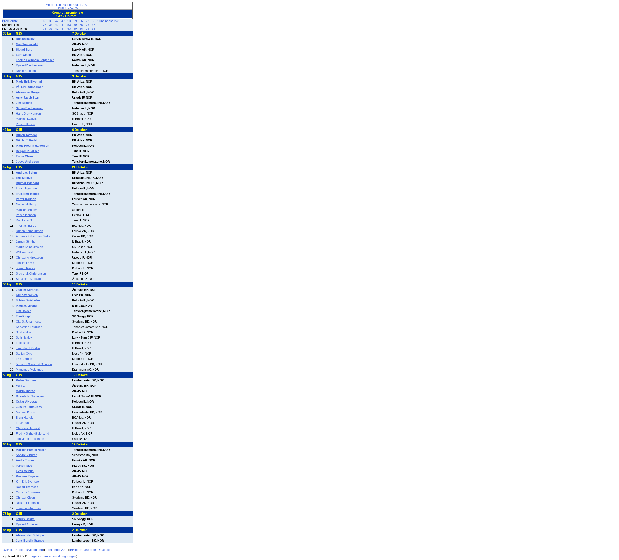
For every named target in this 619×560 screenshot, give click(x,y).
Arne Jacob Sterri (28, 97)
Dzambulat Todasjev (30, 396)
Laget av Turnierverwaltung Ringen (53, 556)
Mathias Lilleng (26, 305)
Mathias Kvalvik (26, 119)
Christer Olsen (25, 497)
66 (81, 21)
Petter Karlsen (26, 199)
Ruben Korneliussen (29, 231)
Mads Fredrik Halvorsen (32, 145)
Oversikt (8, 550)
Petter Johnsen (26, 215)
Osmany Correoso (28, 492)
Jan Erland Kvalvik (28, 348)
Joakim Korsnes (27, 289)
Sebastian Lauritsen (29, 327)
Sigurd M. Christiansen (31, 273)
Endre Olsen (24, 156)
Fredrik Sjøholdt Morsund (32, 433)
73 (87, 21)
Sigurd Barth (24, 49)
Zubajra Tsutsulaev (29, 407)
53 (69, 21)
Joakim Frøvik (25, 263)
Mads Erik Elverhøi (29, 81)
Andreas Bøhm (26, 172)
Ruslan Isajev (25, 39)
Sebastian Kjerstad (28, 279)
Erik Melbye (24, 178)
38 (50, 21)
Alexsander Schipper (30, 535)
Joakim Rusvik (25, 268)
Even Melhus (25, 471)
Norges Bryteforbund (29, 550)
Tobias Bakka (25, 519)
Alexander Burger (28, 92)
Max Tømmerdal (27, 44)
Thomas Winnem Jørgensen (35, 60)
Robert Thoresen (27, 487)
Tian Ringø (23, 316)
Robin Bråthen (26, 380)
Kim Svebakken (27, 295)
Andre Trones (25, 460)
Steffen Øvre (24, 353)
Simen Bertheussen (29, 108)
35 (44, 21)
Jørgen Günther (26, 241)
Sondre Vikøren (26, 455)
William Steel (24, 252)
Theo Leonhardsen (28, 508)
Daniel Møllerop (26, 204)
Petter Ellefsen (25, 124)
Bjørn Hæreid (25, 417)
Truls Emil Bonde (27, 194)
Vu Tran (21, 385)
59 (75, 21)
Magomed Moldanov (29, 369)
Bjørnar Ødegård (27, 183)
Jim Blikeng (24, 103)
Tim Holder (23, 311)
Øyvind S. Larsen (27, 524)
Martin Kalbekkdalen (29, 247)
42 (57, 21)
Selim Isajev (24, 337)
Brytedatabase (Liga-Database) (90, 550)
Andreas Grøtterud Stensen (34, 364)
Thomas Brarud (26, 225)
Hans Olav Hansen (28, 113)
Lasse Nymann (26, 188)
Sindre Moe (23, 332)
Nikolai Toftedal (26, 140)
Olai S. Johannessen (29, 321)
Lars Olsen (23, 55)
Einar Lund (23, 423)
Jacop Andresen (27, 161)
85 (93, 21)
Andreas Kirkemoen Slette (33, 236)
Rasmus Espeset (28, 476)
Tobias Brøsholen (28, 300)
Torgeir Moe (24, 465)
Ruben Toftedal (26, 135)
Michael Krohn (25, 412)
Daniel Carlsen (26, 71)
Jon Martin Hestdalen (30, 439)
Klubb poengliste (108, 21)
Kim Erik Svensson (28, 481)
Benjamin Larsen (27, 151)
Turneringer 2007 (56, 550)
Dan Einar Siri (25, 220)
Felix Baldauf (24, 343)
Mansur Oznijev (26, 209)
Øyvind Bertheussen (30, 65)
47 (63, 21)
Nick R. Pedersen (27, 503)
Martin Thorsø (25, 391)
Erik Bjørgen (24, 359)
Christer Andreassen (29, 257)
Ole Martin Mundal (28, 428)
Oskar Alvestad (26, 401)
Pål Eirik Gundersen (29, 87)
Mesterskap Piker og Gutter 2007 (67, 6)
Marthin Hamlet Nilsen (31, 449)
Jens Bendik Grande (30, 540)
